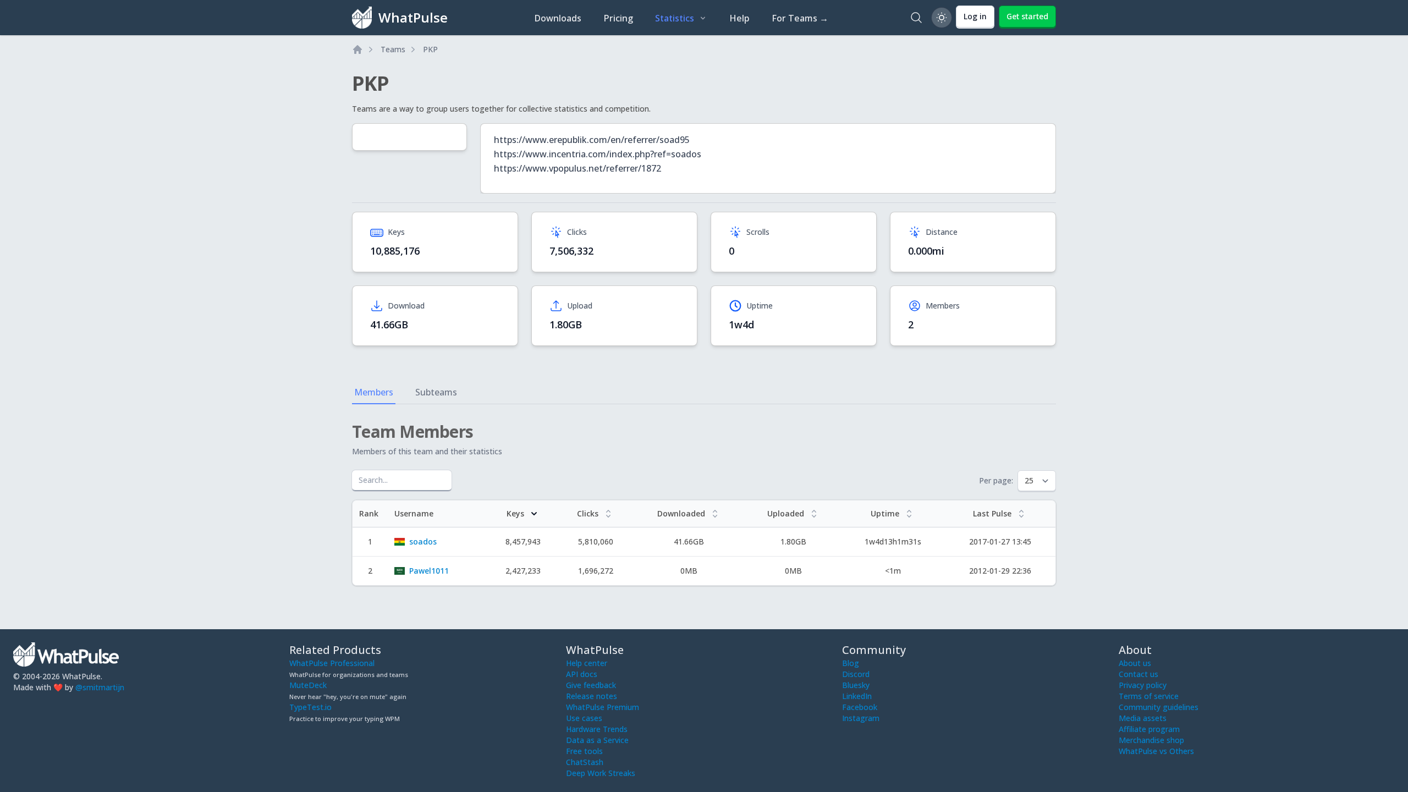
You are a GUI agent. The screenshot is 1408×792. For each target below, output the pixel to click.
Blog (850, 663)
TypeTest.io (310, 707)
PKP (430, 49)
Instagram (860, 718)
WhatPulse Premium (602, 707)
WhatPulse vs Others (1156, 751)
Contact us (1138, 674)
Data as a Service (597, 740)
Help (739, 18)
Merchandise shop (1151, 740)
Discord (856, 674)
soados (423, 541)
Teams (393, 49)
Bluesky (856, 685)
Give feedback (591, 685)
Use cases (584, 718)
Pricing (618, 18)
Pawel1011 (429, 570)
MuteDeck (308, 685)
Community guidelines (1158, 707)
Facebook (859, 707)
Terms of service (1149, 696)
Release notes (591, 696)
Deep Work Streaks (600, 773)
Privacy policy (1143, 685)
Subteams (436, 392)
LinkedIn (857, 696)
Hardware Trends (597, 729)
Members (373, 392)
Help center (586, 663)
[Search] (916, 17)
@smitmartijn (99, 687)
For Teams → (800, 18)
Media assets (1143, 718)
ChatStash (584, 762)
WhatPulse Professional (332, 663)
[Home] (357, 49)
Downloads (557, 18)
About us (1135, 663)
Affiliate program (1149, 729)
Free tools (584, 751)
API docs (581, 674)
